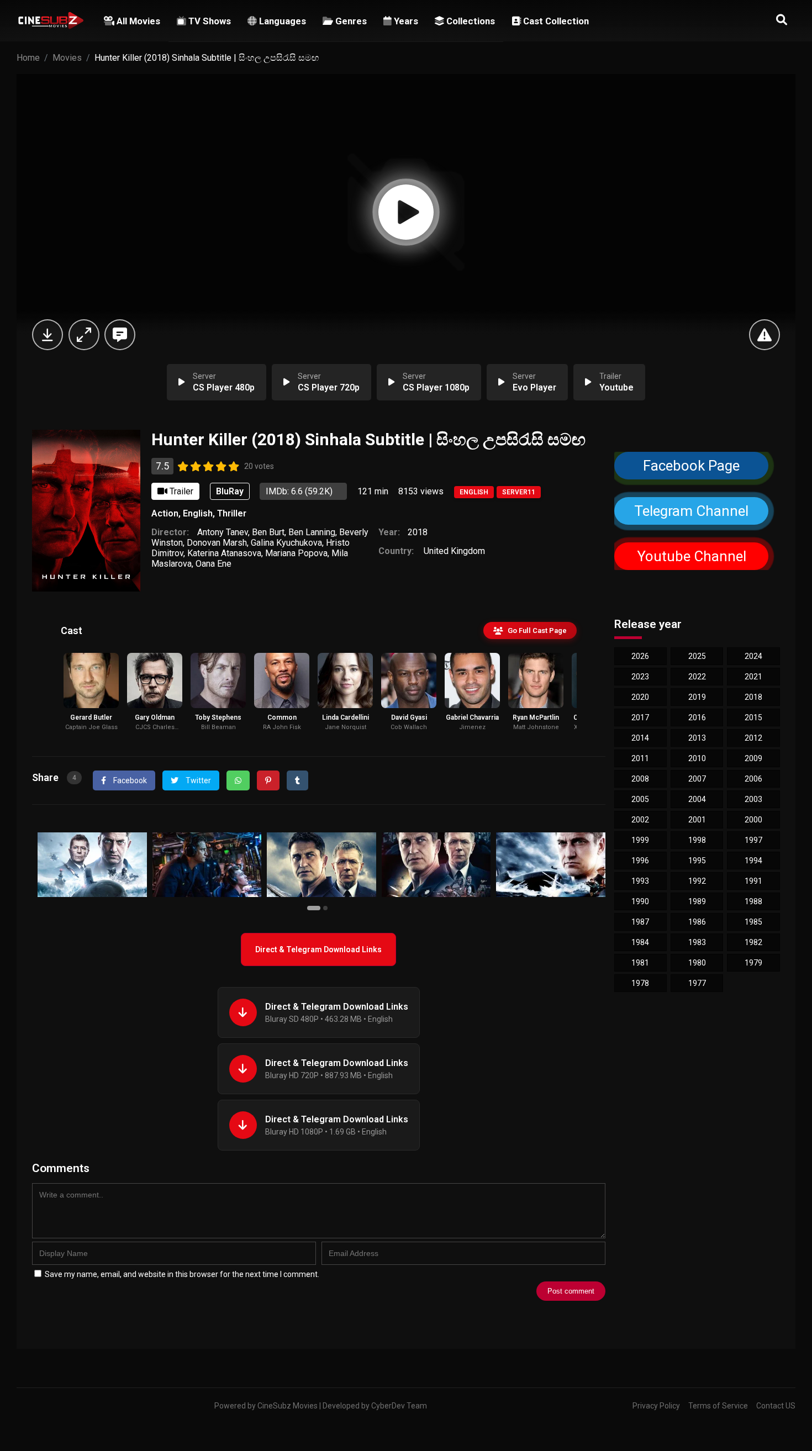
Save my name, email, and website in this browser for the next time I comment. (182, 1274)
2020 (640, 697)
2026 (640, 656)
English (474, 492)
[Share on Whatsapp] (238, 780)
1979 (753, 962)
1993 (640, 881)
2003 (753, 799)
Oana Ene (213, 563)
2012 (753, 738)
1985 (753, 921)
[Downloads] (47, 334)
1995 (697, 860)
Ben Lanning (311, 532)
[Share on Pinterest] (268, 780)
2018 (418, 532)
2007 (697, 778)
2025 (697, 656)
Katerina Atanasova (224, 553)
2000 (753, 819)
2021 (753, 676)
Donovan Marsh (217, 542)
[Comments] (119, 334)
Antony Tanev (222, 532)
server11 (518, 492)
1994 (753, 860)
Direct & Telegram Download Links (318, 949)
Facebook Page (691, 465)
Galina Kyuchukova (286, 542)
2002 (640, 819)
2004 (697, 799)
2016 (697, 717)
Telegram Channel (691, 511)
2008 (640, 778)
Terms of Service (718, 1405)
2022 (697, 676)
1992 (697, 881)
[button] (315, 907)
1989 (697, 901)
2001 (697, 819)
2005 (640, 799)
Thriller (231, 513)
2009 (753, 758)
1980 (697, 962)
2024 (753, 656)
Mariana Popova (296, 553)
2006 (753, 778)
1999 (640, 840)
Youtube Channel (691, 556)
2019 (697, 697)
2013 (697, 738)
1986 (697, 921)
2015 (753, 717)
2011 (640, 758)
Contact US (775, 1405)
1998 (697, 840)
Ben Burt (268, 532)
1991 (753, 881)
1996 (640, 860)
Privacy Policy (656, 1405)
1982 (753, 942)
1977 (697, 983)
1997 (753, 840)
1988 (753, 901)
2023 (640, 676)
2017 (640, 717)
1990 (640, 901)
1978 (640, 983)
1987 (640, 921)
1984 (640, 942)
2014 (640, 738)
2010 (697, 758)
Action (164, 513)
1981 (640, 962)
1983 (697, 942)
